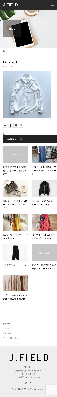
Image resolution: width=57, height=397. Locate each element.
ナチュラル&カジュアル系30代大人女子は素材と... (15, 299)
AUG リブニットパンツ (15, 265)
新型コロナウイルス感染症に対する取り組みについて (15, 170)
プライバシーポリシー (12, 338)
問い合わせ (8, 333)
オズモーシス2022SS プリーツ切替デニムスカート (44, 170)
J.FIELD (10, 4)
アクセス (7, 328)
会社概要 (7, 323)
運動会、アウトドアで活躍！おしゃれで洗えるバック (15, 204)
